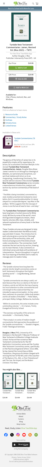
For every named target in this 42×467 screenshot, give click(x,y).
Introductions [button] (10, 123)
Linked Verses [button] (10, 126)
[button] (33, 3)
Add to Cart (22, 68)
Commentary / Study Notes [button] (16, 117)
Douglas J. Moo (24, 56)
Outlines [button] (8, 120)
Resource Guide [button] (11, 114)
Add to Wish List (22, 87)
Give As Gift (22, 79)
